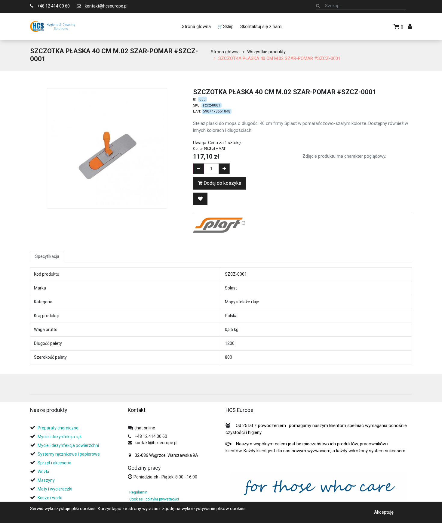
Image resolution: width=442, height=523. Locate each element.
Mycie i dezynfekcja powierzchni (68, 445)
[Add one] (224, 168)
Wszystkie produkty (266, 51)
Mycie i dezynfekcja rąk (60, 436)
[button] (200, 199)
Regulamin (138, 492)
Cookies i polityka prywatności (154, 499)
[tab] (32, 386)
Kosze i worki (50, 497)
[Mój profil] (410, 26)
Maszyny (46, 480)
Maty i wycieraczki (55, 489)
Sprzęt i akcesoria (54, 462)
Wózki (43, 471)
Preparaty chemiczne (58, 428)
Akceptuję (384, 512)
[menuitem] (196, 26)
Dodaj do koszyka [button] (221, 183)
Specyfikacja (47, 256)
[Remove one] (198, 168)
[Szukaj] (318, 5)
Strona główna (225, 51)
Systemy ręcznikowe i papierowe (69, 454)
